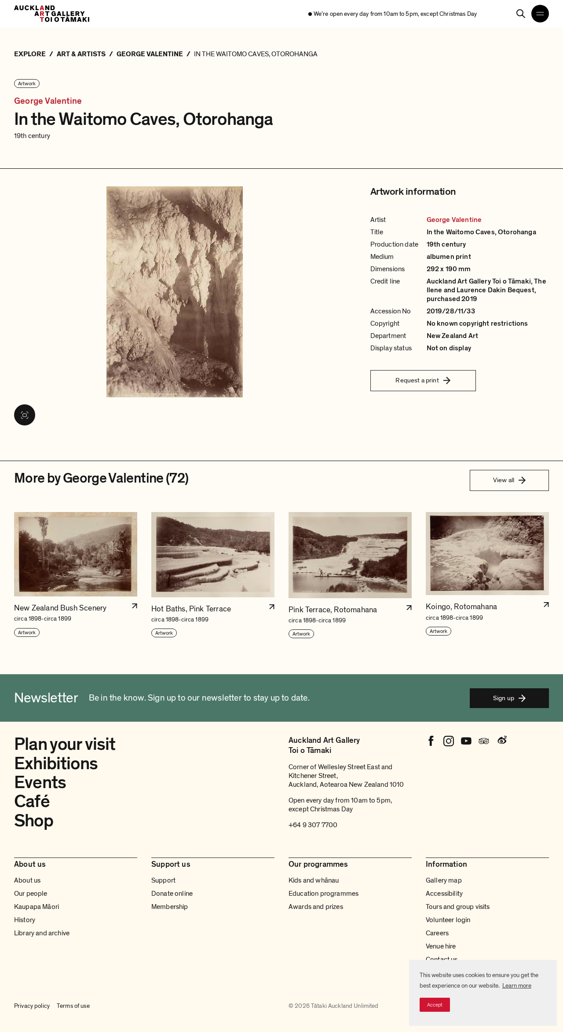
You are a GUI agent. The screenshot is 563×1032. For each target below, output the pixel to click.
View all (503, 480)
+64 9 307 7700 (313, 825)
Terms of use (73, 1006)
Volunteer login (448, 920)
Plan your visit (65, 744)
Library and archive (41, 933)
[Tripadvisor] (484, 741)
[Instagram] (448, 741)
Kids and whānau (314, 880)
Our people (31, 893)
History (24, 920)
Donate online (172, 893)
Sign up (503, 698)
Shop (33, 820)
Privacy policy (32, 1006)
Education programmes (323, 893)
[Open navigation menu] (540, 13)
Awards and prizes (316, 907)
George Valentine (48, 101)
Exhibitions (56, 763)
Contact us (442, 959)
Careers (437, 933)
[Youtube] (466, 741)
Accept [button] (434, 1004)
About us (27, 880)
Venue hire (441, 946)
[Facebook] (431, 741)
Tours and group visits (458, 907)
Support (163, 880)
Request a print (417, 380)
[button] (75, 576)
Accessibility (444, 893)
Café (32, 801)
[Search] (521, 13)
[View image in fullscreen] (24, 414)
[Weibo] (501, 741)
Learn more (516, 985)
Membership (169, 907)
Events (40, 782)
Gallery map (444, 880)
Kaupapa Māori (36, 907)
